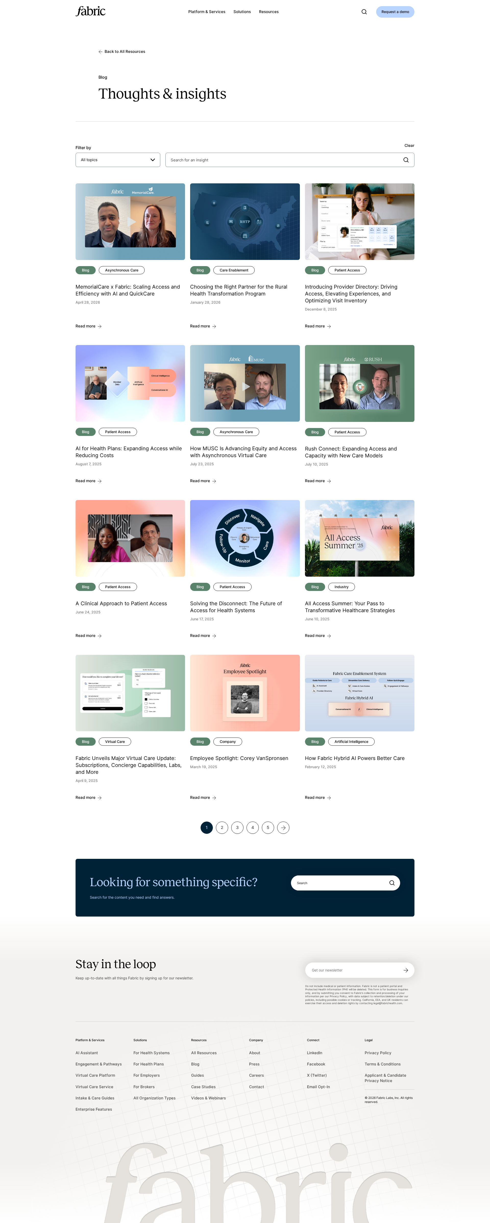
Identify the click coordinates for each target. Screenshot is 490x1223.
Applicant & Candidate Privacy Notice (385, 1078)
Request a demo (395, 11)
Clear (409, 145)
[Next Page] (291, 828)
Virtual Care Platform (95, 1075)
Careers (256, 1075)
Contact (256, 1086)
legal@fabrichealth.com (387, 1003)
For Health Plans (148, 1064)
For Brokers (144, 1086)
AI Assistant (87, 1052)
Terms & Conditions (383, 1064)
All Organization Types (154, 1098)
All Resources (204, 1052)
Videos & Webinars (208, 1098)
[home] (91, 12)
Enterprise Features (94, 1109)
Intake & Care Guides (95, 1098)
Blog (195, 1064)
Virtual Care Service (94, 1086)
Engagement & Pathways (99, 1064)
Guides (197, 1075)
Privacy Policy (378, 1052)
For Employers (146, 1075)
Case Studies (203, 1086)
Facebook (316, 1064)
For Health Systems (151, 1052)
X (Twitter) (317, 1075)
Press (254, 1064)
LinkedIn (314, 1052)
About (254, 1052)
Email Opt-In (318, 1086)
